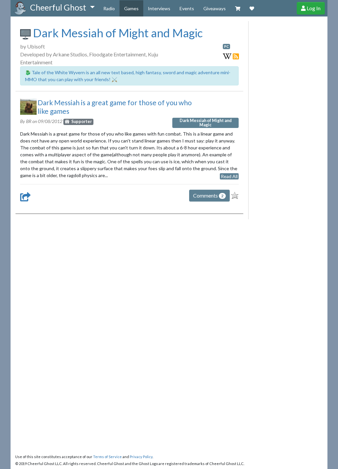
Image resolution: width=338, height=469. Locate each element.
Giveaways (214, 8)
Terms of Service (107, 456)
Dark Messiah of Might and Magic (117, 33)
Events (187, 8)
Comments (208, 195)
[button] (62, 7)
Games (131, 8)
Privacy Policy (141, 456)
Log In (313, 8)
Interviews (159, 8)
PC (226, 46)
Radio (109, 8)
